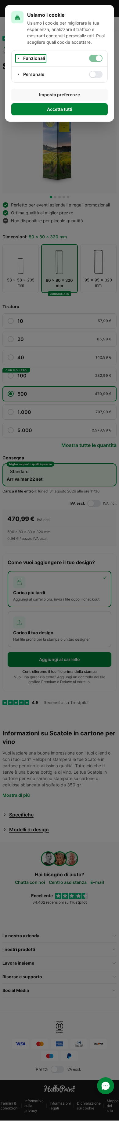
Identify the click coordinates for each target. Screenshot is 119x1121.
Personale (33, 74)
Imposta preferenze (59, 94)
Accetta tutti (59, 109)
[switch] (96, 58)
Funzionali (34, 58)
